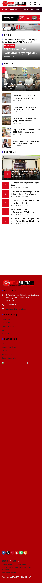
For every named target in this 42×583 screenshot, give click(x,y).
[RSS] (25, 553)
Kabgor (5, 343)
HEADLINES (6, 319)
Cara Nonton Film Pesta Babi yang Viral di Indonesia (25, 119)
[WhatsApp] (21, 553)
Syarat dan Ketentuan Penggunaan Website (17, 568)
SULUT (4, 330)
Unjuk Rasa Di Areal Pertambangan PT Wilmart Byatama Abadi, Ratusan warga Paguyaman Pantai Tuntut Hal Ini (24, 211)
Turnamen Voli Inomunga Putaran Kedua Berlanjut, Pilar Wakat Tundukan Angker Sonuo (24, 193)
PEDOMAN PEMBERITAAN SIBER (14, 564)
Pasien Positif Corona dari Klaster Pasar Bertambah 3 (24, 202)
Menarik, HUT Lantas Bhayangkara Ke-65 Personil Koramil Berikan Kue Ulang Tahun (25, 220)
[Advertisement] (21, 248)
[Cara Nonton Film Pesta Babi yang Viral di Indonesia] (6, 120)
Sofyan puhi (7, 354)
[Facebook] (4, 553)
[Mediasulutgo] (14, 3)
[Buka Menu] (34, 3)
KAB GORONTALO (9, 326)
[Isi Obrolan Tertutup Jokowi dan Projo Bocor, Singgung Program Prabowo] (6, 109)
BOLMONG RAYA (9, 46)
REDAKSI (5, 561)
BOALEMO (6, 334)
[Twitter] (8, 553)
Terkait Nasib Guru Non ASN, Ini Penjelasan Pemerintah (26, 142)
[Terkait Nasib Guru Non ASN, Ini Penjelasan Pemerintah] (6, 143)
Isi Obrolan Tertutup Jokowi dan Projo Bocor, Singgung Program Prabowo (25, 108)
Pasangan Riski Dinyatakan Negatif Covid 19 (25, 184)
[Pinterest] (12, 553)
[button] (30, 3)
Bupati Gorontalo (9, 358)
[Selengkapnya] (39, 63)
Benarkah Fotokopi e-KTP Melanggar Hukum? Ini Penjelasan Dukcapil (24, 97)
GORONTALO (7, 323)
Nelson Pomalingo (9, 347)
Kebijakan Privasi (9, 573)
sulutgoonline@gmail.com (16, 309)
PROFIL (14, 561)
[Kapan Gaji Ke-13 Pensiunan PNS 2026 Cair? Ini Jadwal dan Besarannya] (6, 132)
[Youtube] (17, 553)
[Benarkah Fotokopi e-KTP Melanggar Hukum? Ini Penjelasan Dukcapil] (6, 98)
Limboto (5, 351)
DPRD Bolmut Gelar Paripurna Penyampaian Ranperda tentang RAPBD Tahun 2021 (20, 51)
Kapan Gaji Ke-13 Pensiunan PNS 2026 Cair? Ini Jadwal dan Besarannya (26, 131)
